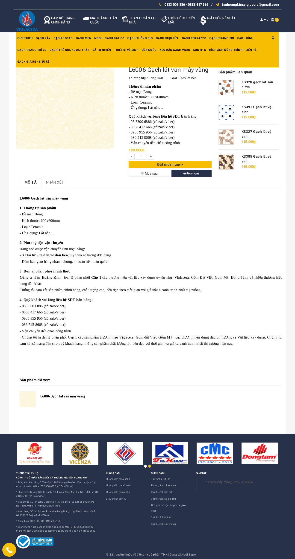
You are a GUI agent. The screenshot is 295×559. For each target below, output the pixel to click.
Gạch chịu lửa (167, 38)
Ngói (98, 38)
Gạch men (83, 38)
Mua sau (151, 173)
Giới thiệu (25, 38)
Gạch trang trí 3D (31, 50)
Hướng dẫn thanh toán (118, 485)
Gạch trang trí (221, 38)
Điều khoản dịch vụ (116, 499)
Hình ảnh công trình (225, 50)
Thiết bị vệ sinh (126, 50)
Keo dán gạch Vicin (174, 50)
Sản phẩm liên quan (235, 72)
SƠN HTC (199, 50)
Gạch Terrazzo (194, 38)
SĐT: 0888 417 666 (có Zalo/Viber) (41, 505)
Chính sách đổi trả (161, 517)
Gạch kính (245, 38)
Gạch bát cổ (114, 38)
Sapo (192, 554)
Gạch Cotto (63, 38)
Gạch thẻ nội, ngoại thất (69, 50)
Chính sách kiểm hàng (163, 499)
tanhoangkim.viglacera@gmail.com (250, 4)
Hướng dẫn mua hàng (118, 479)
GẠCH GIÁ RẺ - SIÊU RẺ (33, 61)
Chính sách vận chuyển (164, 524)
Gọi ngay (193, 173)
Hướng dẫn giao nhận (118, 492)
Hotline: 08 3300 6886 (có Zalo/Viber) (52, 486)
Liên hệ (251, 50)
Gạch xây (43, 38)
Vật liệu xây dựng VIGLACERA (228, 482)
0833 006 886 (174, 4)
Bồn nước (149, 50)
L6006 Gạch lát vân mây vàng (62, 396)
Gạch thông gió (140, 38)
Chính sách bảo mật (162, 492)
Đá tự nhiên (101, 50)
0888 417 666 (198, 4)
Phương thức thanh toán (164, 485)
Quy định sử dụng (160, 479)
